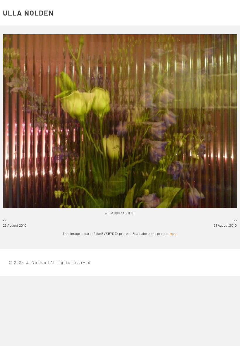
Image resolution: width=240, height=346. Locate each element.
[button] (233, 13)
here (172, 233)
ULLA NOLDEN (28, 13)
